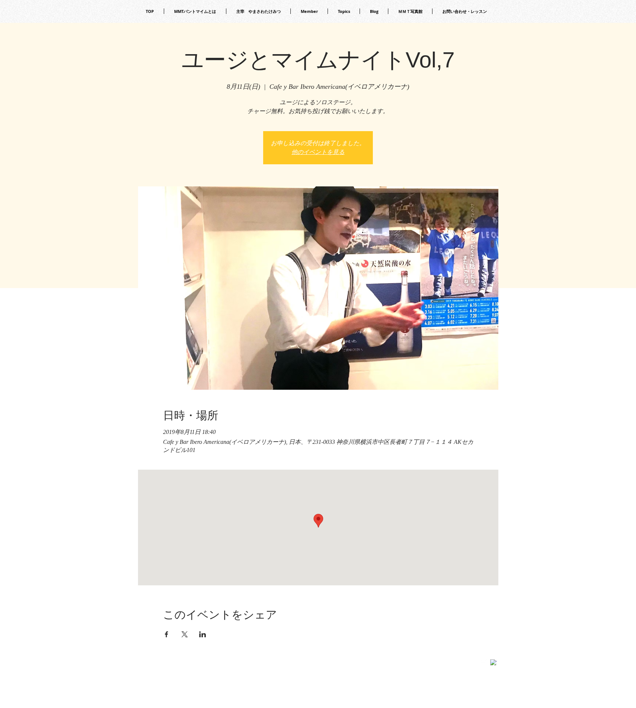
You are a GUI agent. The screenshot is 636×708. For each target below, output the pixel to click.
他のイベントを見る (318, 152)
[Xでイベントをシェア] (184, 634)
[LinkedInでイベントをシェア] (202, 634)
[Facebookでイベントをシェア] (166, 634)
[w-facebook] (493, 662)
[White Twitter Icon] (484, 659)
